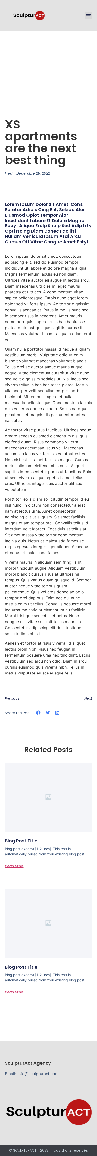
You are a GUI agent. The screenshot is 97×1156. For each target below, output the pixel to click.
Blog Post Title (21, 841)
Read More (14, 866)
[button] (88, 15)
